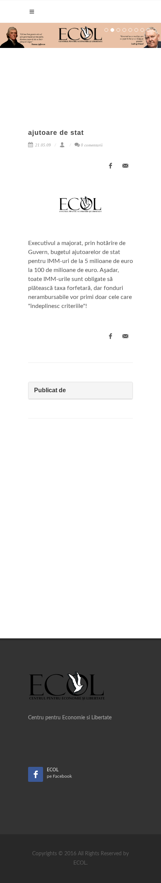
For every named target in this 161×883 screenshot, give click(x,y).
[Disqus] (80, 531)
